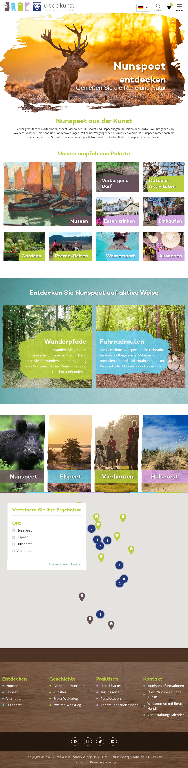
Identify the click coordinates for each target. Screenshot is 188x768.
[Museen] (47, 194)
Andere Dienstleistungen (119, 705)
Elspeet (22, 537)
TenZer (156, 757)
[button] (111, 625)
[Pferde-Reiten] (70, 246)
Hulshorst (24, 544)
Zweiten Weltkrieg (67, 705)
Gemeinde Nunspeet (69, 685)
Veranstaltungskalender (165, 715)
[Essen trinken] (117, 211)
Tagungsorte (109, 692)
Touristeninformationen (165, 685)
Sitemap (78, 762)
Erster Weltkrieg (65, 698)
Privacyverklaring (103, 762)
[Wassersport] (117, 246)
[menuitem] (143, 8)
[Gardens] (23, 246)
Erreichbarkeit (111, 685)
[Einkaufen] (164, 211)
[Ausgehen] (164, 246)
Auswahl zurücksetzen (66, 564)
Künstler (59, 692)
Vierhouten (25, 550)
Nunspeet (24, 530)
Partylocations (111, 698)
